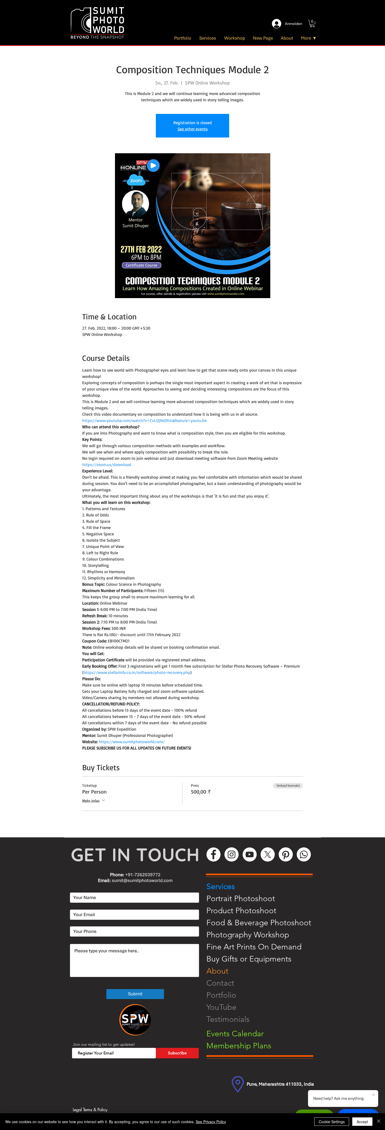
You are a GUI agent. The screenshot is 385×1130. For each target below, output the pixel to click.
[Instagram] (231, 854)
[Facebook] (213, 854)
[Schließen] (379, 1121)
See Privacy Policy (211, 1121)
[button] (312, 23)
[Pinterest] (286, 854)
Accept (362, 1121)
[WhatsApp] (304, 854)
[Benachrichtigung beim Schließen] (373, 1095)
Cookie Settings (332, 1121)
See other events (193, 128)
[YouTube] (250, 854)
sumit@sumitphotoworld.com (142, 880)
